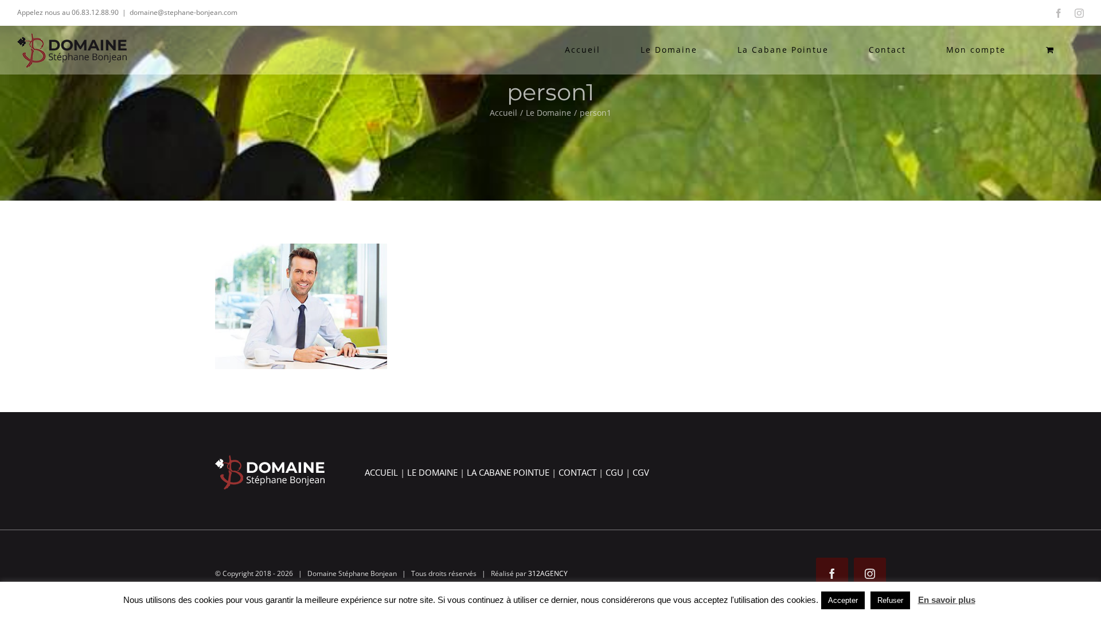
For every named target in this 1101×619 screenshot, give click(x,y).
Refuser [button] (890, 600)
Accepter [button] (843, 600)
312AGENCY (548, 573)
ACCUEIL (381, 472)
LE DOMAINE (432, 472)
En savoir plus (946, 600)
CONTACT (577, 472)
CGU (614, 472)
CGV (641, 472)
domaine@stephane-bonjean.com (183, 12)
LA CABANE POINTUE (508, 472)
